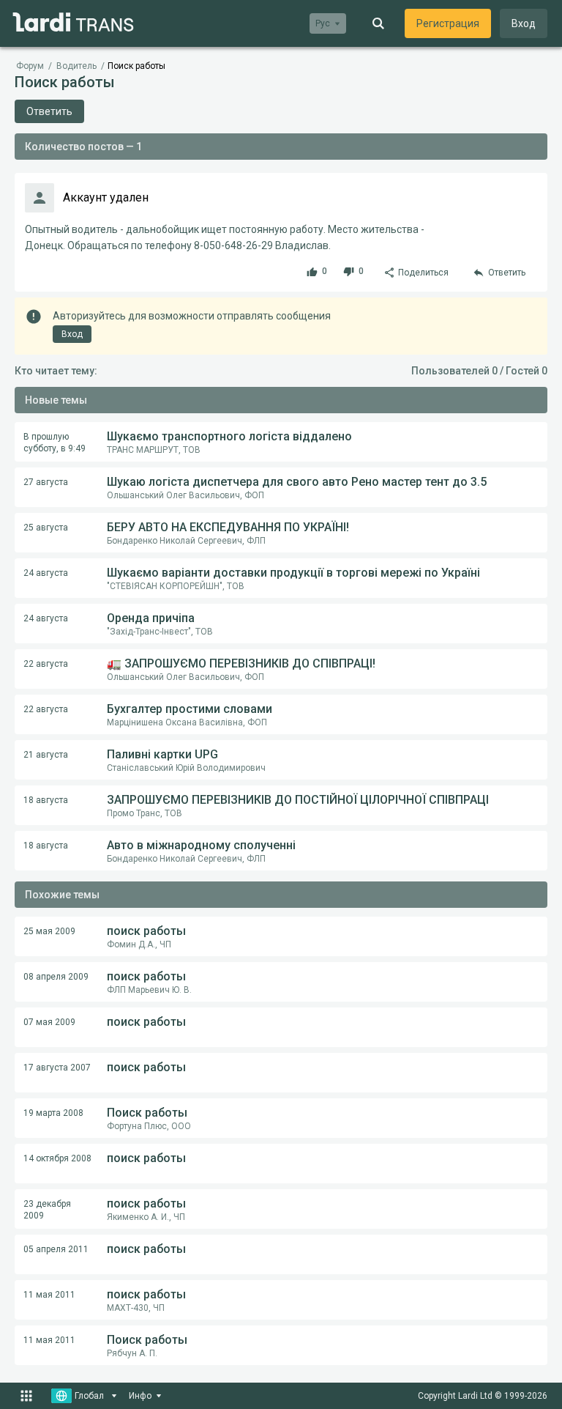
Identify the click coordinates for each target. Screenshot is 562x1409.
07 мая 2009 (49, 1022)
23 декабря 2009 (47, 1210)
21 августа (45, 755)
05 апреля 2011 (56, 1249)
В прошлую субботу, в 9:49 (54, 443)
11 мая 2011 (49, 1295)
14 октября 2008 (57, 1158)
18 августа (45, 800)
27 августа (45, 482)
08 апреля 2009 (56, 977)
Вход (524, 23)
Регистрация (447, 23)
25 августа (45, 527)
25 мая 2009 (49, 931)
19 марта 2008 (53, 1113)
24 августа (45, 573)
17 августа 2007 (57, 1067)
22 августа (45, 664)
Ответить (49, 111)
